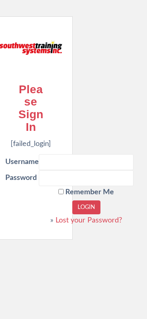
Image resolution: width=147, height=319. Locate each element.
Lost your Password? (89, 220)
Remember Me (89, 192)
